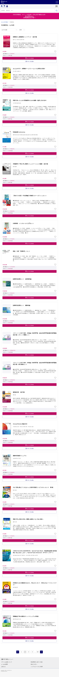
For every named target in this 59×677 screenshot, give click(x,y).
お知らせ (3, 666)
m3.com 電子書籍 (4, 22)
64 (37, 652)
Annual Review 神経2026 (20, 424)
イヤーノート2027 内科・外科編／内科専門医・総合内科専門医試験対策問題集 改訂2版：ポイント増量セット (35, 333)
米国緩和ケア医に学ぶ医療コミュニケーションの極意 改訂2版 (30, 164)
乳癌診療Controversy (19, 132)
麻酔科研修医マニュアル (19, 455)
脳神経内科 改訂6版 (19, 392)
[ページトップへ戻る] (56, 674)
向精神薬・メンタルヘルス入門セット (23, 223)
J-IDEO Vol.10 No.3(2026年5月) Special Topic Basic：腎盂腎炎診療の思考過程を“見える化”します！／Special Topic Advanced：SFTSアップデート (35, 551)
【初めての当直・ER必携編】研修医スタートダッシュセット (30, 195)
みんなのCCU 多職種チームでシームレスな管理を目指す (29, 68)
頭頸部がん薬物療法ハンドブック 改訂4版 (25, 37)
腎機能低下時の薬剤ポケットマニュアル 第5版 (25, 616)
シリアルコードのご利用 (37, 666)
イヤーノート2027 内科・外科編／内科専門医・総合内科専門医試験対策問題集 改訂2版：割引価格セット (35, 363)
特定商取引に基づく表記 (37, 662)
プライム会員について (6, 662)
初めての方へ (34, 664)
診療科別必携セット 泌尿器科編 (22, 279)
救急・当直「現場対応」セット (21, 251)
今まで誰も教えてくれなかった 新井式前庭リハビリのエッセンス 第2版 (33, 487)
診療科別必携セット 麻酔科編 (21, 305)
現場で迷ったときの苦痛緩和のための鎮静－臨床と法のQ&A (29, 100)
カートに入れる (29, 58)
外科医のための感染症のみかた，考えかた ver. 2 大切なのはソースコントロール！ (35, 583)
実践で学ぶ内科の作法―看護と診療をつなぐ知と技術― (28, 519)
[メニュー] (57, 2)
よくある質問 (4, 664)
